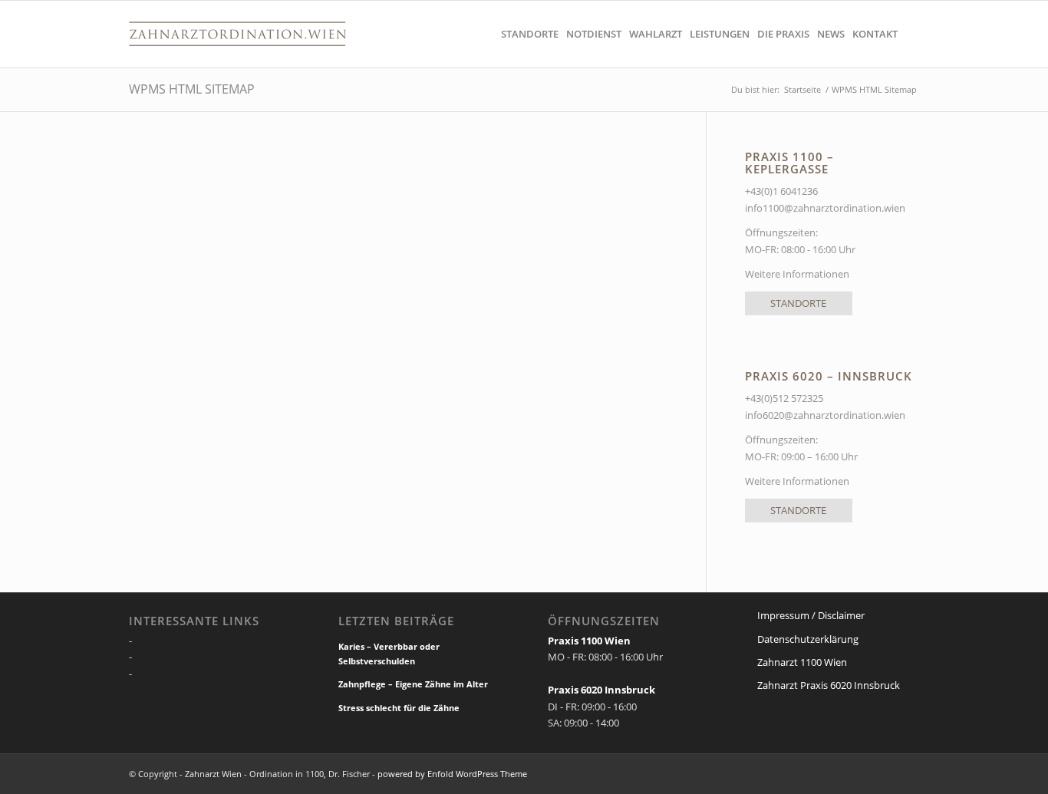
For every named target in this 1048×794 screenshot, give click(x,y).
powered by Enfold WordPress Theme (452, 773)
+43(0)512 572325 (784, 398)
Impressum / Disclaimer (811, 615)
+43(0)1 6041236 (782, 191)
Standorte (798, 303)
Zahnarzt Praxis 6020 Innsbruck (828, 685)
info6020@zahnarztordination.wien (825, 415)
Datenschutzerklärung (808, 639)
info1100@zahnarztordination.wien (825, 208)
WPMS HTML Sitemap (192, 89)
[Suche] (910, 34)
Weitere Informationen (797, 274)
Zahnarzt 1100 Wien (802, 662)
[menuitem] (529, 34)
